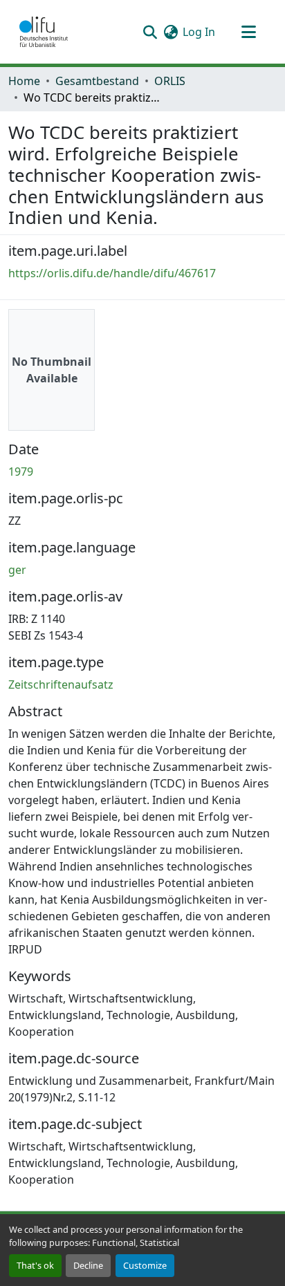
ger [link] (17, 569)
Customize (145, 1265)
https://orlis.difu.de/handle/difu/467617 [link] (112, 273)
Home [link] (24, 80)
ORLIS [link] (169, 80)
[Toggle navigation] (248, 32)
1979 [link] (20, 471)
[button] (43, 32)
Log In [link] (199, 31)
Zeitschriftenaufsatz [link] (60, 684)
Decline (88, 1265)
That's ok (35, 1265)
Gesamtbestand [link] (97, 80)
